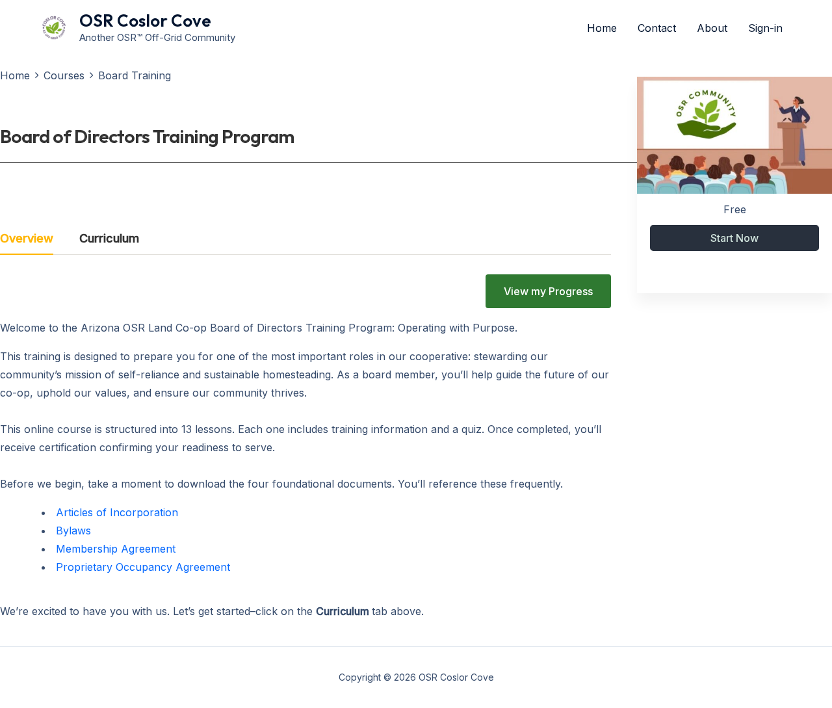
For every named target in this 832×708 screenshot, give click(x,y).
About (712, 27)
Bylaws (73, 530)
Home (602, 27)
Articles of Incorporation (117, 512)
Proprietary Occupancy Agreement (143, 566)
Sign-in (765, 27)
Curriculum (109, 239)
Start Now (734, 237)
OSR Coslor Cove (145, 20)
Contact (657, 27)
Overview (26, 239)
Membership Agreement (116, 548)
